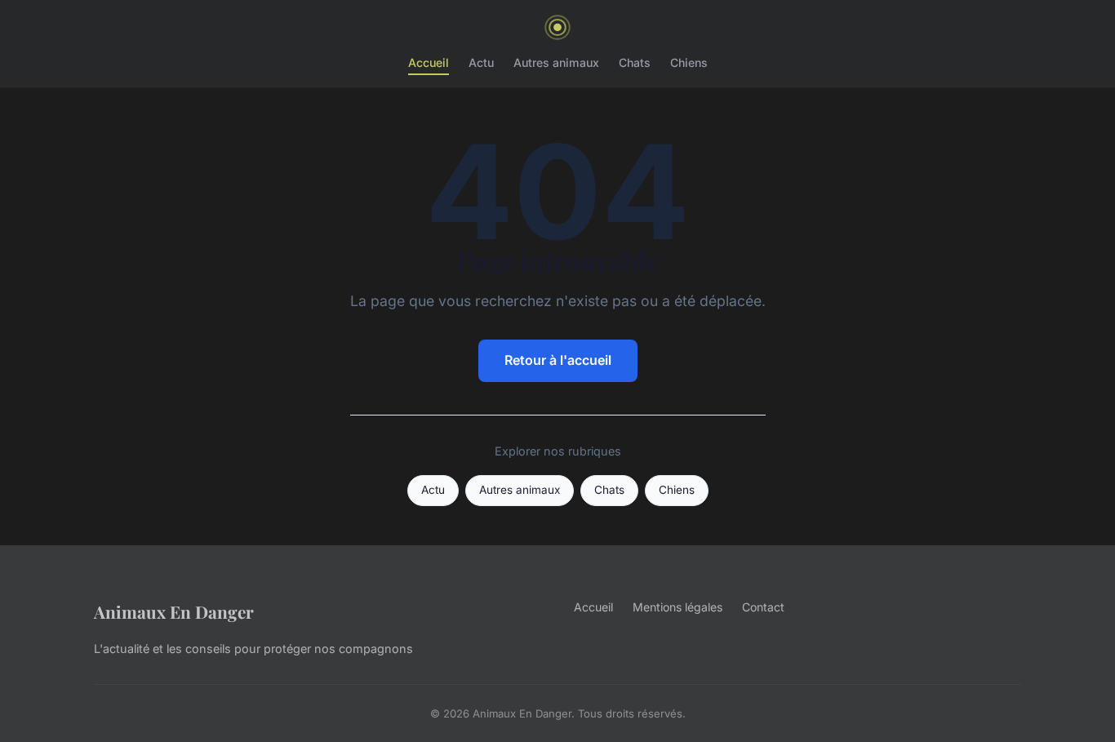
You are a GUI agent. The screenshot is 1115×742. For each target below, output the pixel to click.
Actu (481, 62)
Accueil (428, 62)
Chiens (689, 62)
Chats (635, 62)
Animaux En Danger (174, 611)
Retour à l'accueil (557, 360)
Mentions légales (677, 607)
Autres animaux (556, 62)
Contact (763, 607)
